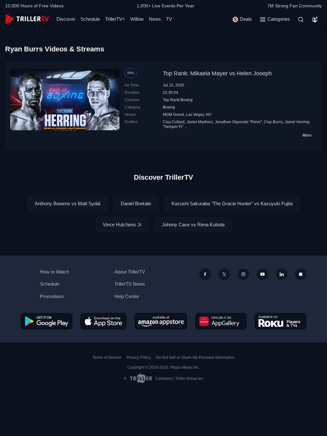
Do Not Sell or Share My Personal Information (195, 357)
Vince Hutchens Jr (122, 224)
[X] (224, 274)
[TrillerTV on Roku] (281, 321)
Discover (66, 19)
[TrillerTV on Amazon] (160, 321)
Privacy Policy (138, 357)
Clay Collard (174, 122)
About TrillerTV (129, 271)
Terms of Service (107, 357)
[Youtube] (262, 274)
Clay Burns (273, 122)
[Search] (301, 19)
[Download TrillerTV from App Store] (103, 321)
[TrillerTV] (27, 19)
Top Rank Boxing (178, 100)
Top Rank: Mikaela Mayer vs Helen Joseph (217, 73)
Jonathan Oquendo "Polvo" (238, 122)
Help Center (126, 296)
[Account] (315, 19)
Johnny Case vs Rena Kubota (193, 224)
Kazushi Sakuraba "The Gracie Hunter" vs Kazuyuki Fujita (232, 203)
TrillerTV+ (115, 19)
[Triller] (301, 274)
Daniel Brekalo (136, 203)
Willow (137, 19)
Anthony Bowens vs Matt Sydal (67, 203)
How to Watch (54, 271)
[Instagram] (243, 274)
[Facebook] (205, 274)
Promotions (52, 296)
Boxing (169, 107)
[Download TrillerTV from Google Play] (46, 321)
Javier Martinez (199, 122)
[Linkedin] (281, 274)
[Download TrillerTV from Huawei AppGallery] (221, 321)
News (155, 19)
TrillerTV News (129, 284)
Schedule (90, 19)
